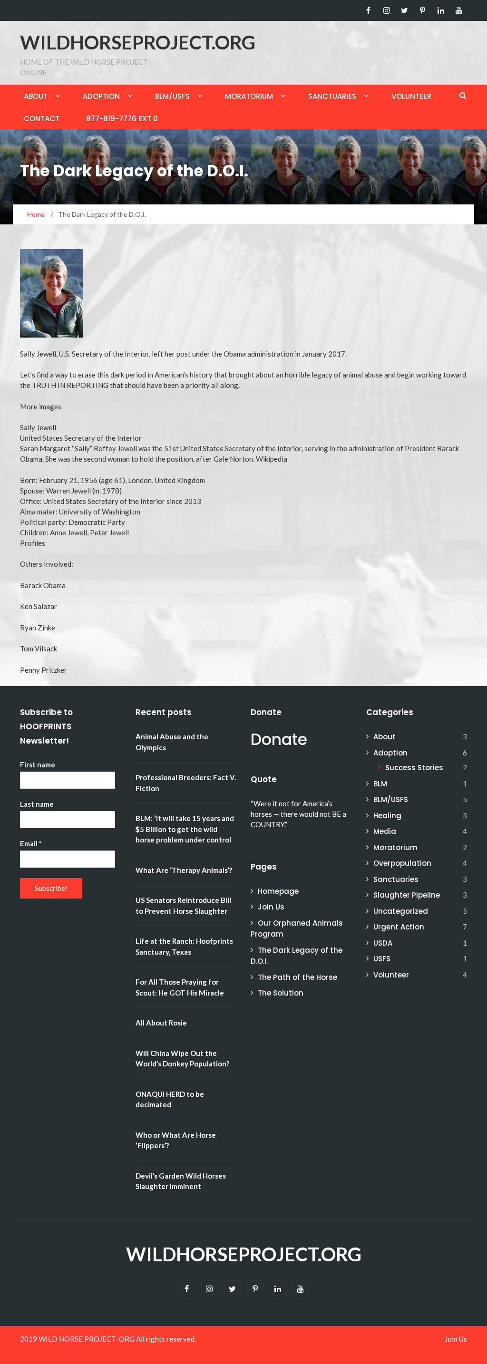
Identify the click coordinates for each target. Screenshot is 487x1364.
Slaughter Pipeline (406, 895)
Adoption (101, 96)
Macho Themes (80, 1350)
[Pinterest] (422, 10)
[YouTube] (458, 10)
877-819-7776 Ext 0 (122, 119)
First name (37, 764)
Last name (37, 804)
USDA (382, 943)
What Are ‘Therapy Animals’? (184, 870)
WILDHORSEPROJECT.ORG (137, 42)
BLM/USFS (172, 96)
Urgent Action (398, 927)
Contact (41, 119)
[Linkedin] (440, 10)
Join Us (271, 907)
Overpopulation (402, 863)
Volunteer (411, 96)
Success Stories (414, 768)
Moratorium (249, 96)
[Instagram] (386, 10)
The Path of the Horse (297, 977)
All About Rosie (161, 1022)
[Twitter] (404, 10)
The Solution (280, 993)
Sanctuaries (332, 96)
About (36, 96)
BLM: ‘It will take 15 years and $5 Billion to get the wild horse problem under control (185, 829)
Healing (387, 816)
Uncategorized (400, 911)
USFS (381, 959)
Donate (279, 739)
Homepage (278, 891)
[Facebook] (368, 10)
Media (384, 831)
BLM (380, 784)
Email (31, 843)
